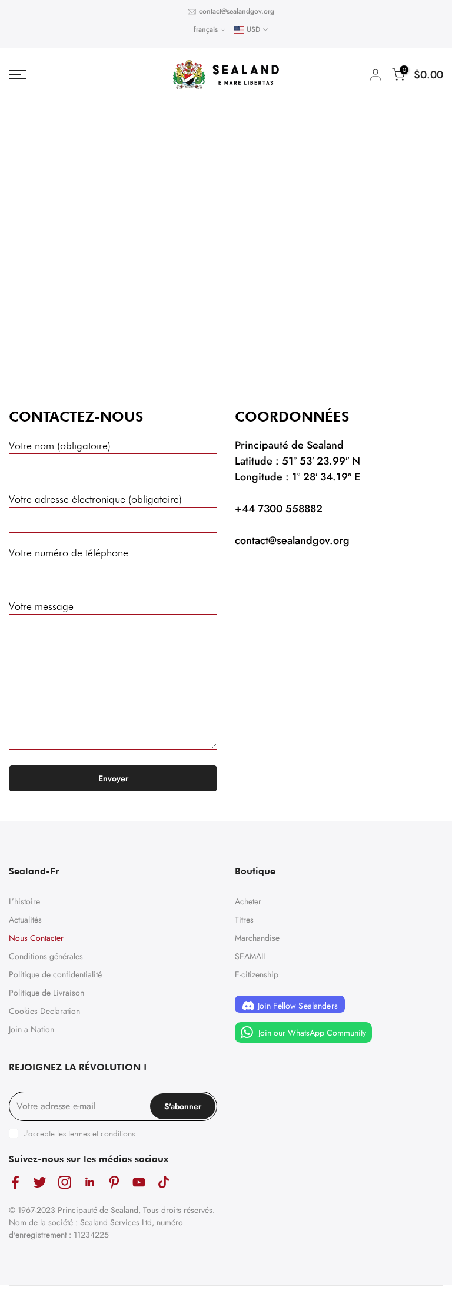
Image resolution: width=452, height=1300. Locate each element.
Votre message (41, 606)
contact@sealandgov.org (236, 11)
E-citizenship (256, 974)
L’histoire (24, 901)
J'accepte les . (80, 1133)
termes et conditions (101, 1133)
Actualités (25, 920)
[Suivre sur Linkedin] (89, 1182)
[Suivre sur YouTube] (138, 1182)
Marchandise (257, 938)
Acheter (248, 901)
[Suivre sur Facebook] (15, 1182)
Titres (244, 920)
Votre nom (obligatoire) (60, 445)
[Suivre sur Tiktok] (163, 1182)
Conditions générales (46, 956)
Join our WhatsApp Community (311, 1033)
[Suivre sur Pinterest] (114, 1182)
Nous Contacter (36, 938)
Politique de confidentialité (55, 974)
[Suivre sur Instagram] (64, 1182)
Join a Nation (31, 1029)
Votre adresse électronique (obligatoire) (95, 499)
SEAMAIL (251, 956)
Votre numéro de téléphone (68, 552)
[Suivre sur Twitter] (40, 1182)
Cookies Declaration (44, 1011)
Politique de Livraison (46, 993)
